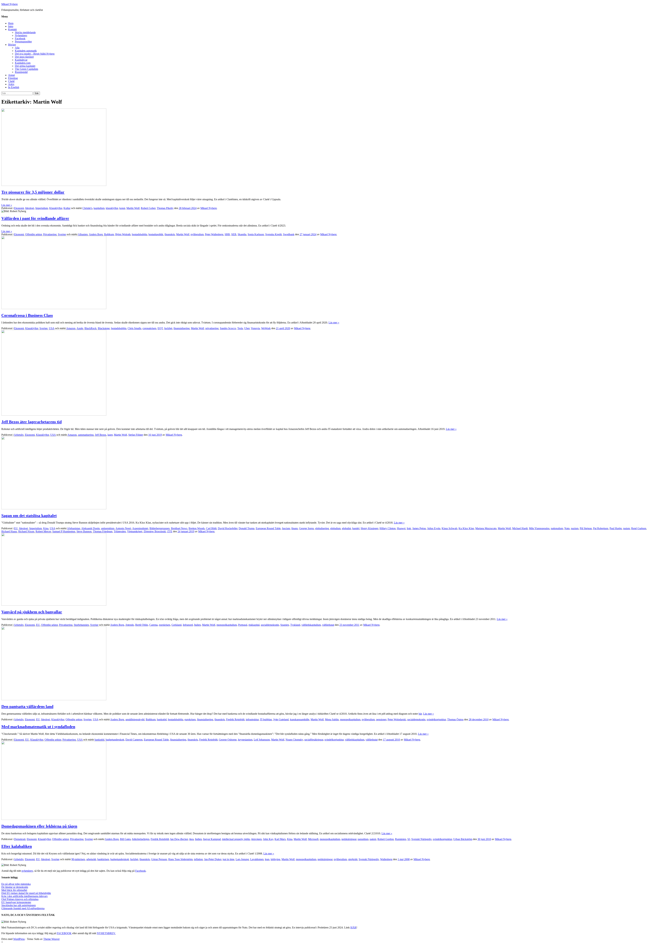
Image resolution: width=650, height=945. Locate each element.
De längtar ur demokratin (14, 887)
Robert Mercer (43, 531)
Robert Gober (148, 208)
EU (16, 528)
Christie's (87, 208)
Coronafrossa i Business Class (27, 315)
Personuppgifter (23, 41)
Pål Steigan (586, 528)
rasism (626, 528)
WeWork (266, 328)
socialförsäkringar (313, 739)
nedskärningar (348, 839)
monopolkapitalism (226, 624)
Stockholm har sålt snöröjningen (18, 905)
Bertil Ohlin (141, 624)
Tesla (240, 328)
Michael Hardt (520, 528)
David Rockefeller (227, 528)
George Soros (306, 528)
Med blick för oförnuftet (14, 890)
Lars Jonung (242, 859)
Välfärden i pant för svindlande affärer (35, 218)
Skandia (242, 234)
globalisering (322, 528)
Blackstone (104, 328)
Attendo (129, 624)
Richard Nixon (26, 531)
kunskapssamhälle (299, 719)
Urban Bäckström (462, 839)
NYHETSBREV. (106, 933)
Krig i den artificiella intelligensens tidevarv (24, 896)
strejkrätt (352, 859)
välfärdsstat (328, 624)
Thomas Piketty (165, 208)
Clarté (11, 81)
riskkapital (253, 624)
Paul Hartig (616, 528)
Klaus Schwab (449, 528)
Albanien (83, 234)
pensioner (381, 719)
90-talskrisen (78, 859)
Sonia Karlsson (256, 234)
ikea (191, 839)
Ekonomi (19, 208)
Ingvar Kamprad (212, 839)
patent (373, 839)
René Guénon (638, 528)
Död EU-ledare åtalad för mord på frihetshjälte (26, 893)
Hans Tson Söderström (180, 859)
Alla (17, 47)
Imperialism (41, 208)
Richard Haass (9, 531)
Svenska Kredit (273, 234)
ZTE (169, 531)
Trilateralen (120, 531)
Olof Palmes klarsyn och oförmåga (19, 899)
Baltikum (109, 234)
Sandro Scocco (228, 328)
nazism (574, 528)
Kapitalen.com (22, 62)
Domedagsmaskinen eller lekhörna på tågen (39, 826)
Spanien (284, 624)
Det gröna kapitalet (25, 65)
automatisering (86, 434)
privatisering (212, 328)
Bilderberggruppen (159, 528)
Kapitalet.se (21, 59)
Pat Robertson (600, 528)
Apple (80, 328)
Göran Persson (159, 859)
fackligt (168, 328)
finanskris (170, 234)
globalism (335, 528)
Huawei (401, 528)
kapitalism (99, 208)
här (420, 713)
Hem (10, 23)
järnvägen (256, 839)
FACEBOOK (64, 933)
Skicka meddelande (25, 32)
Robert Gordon (385, 839)
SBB (227, 234)
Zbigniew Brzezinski (155, 531)
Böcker (12, 44)
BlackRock (90, 328)
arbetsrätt (91, 859)
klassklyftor (112, 208)
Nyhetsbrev (21, 35)
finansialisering (182, 328)
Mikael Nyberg (9, 4)
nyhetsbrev (27, 870)
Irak (409, 528)
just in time (228, 859)
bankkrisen (103, 859)
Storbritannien (81, 624)
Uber (247, 328)
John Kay (268, 839)
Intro (10, 26)
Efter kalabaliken (16, 846)
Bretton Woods (197, 528)
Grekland (176, 624)
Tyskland (295, 624)
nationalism (557, 528)
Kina (45, 528)
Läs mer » (6, 205)
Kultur (66, 208)
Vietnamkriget (134, 531)
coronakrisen (149, 328)
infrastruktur (252, 719)
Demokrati (19, 839)
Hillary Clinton (388, 528)
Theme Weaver (51, 939)
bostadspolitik (155, 234)
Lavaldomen (257, 859)
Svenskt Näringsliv (421, 839)
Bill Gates (125, 839)
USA (51, 328)
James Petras (419, 528)
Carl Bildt (211, 528)
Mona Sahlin (332, 719)
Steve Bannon (84, 531)
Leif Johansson (262, 739)
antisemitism (107, 528)
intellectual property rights (236, 839)
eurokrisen (164, 624)
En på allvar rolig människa (16, 884)
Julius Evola (433, 528)
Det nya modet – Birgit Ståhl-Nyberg (35, 53)
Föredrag (13, 78)
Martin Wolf (132, 208)
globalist (346, 528)
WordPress (19, 939)
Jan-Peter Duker (212, 859)
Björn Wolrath (123, 234)
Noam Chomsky (294, 739)
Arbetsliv (19, 434)
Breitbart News (179, 528)
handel (355, 528)
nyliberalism (197, 234)
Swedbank (288, 234)
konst (122, 208)
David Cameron (134, 739)
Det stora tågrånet (24, 56)
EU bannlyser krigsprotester (16, 902)
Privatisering (50, 234)
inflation (198, 859)
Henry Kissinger (369, 528)
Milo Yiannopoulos (539, 528)
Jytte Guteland (281, 719)
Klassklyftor (55, 208)
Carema (153, 624)
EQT (160, 328)
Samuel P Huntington (63, 531)
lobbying (275, 859)
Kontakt (12, 29)
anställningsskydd (134, 719)
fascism (286, 528)
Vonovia (255, 328)
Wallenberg (386, 859)
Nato (567, 528)
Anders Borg (96, 234)
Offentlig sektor (33, 234)
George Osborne (228, 739)
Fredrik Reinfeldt (235, 719)
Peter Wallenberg (214, 234)
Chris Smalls (134, 328)
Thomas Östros (455, 719)
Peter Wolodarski (397, 719)
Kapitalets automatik (26, 50)
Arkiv (11, 84)
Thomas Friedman (102, 531)
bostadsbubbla (139, 234)
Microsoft (313, 839)
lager (110, 434)
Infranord (188, 624)
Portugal (242, 624)
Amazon (70, 328)
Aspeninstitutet (140, 528)
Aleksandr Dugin (90, 528)
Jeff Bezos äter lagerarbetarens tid (31, 422)
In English (13, 87)
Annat (11, 75)
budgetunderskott (115, 739)
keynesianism (245, 739)
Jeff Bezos (100, 434)
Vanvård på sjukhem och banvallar (31, 612)
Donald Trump (246, 528)
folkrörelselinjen (140, 839)
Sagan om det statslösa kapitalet (29, 515)
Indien (198, 839)
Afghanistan (73, 528)
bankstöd (162, 719)
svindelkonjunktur (436, 719)
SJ (408, 839)
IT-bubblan (266, 719)
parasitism (363, 839)
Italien (197, 624)
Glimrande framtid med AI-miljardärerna (23, 908)
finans (294, 528)
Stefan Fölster (135, 434)
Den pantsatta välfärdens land (27, 706)
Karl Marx (280, 839)
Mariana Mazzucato (485, 528)
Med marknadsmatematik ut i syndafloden (38, 726)
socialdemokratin (270, 624)
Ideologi (29, 208)
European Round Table (268, 528)
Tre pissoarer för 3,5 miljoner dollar (32, 192)
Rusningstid (21, 72)
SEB (233, 234)
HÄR (353, 927)
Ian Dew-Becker (179, 839)
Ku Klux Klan (466, 528)
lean (267, 859)
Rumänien (400, 839)
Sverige (62, 234)
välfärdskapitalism (311, 624)
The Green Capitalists (26, 69)
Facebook (20, 38)
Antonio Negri (123, 528)
